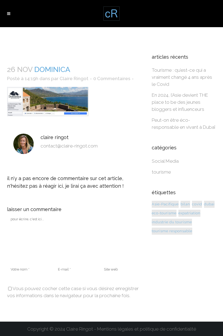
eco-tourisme (164, 213)
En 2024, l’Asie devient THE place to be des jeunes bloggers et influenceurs (180, 102)
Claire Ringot (74, 78)
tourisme (161, 172)
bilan (185, 204)
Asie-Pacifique (165, 204)
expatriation (189, 213)
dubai (209, 204)
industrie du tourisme (172, 222)
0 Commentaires (111, 78)
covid (197, 204)
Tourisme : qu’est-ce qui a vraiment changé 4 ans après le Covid (182, 77)
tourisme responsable (172, 231)
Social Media (165, 161)
